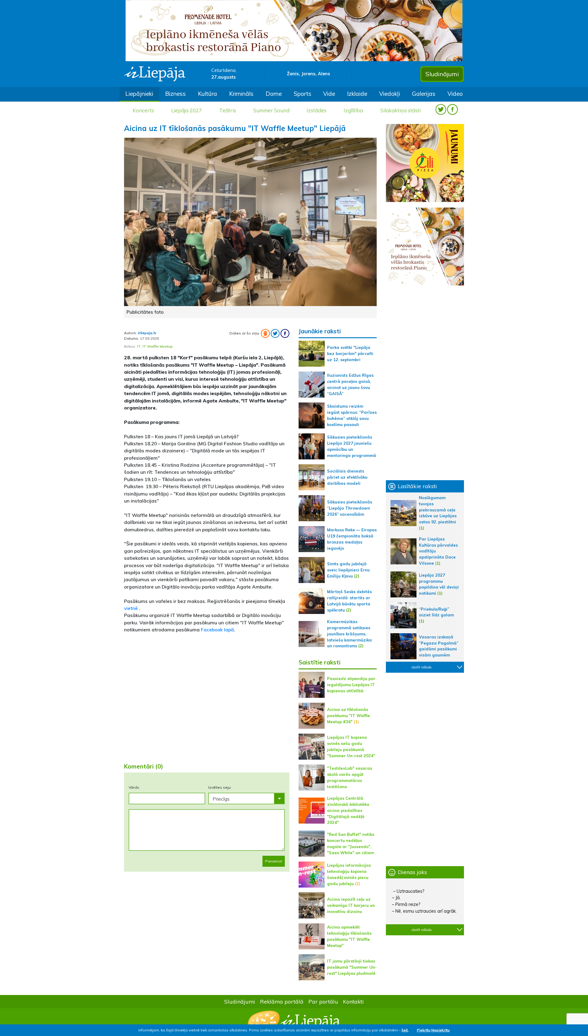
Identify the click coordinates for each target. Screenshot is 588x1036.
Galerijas (423, 93)
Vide (329, 93)
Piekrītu (423, 1030)
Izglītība (353, 110)
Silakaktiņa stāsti (400, 110)
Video (455, 93)
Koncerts (143, 110)
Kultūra (207, 93)
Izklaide (357, 93)
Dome (274, 93)
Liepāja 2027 (186, 110)
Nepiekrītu (440, 1030)
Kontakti (353, 1001)
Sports (302, 93)
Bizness (175, 93)
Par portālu (323, 1001)
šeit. (405, 1030)
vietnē (131, 608)
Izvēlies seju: (220, 787)
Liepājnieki (139, 93)
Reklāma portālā (281, 1001)
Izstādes (316, 110)
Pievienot (273, 861)
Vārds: (134, 787)
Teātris (227, 110)
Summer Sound (271, 110)
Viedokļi (389, 93)
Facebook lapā (217, 629)
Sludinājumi (442, 74)
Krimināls (241, 93)
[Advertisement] (206, 710)
